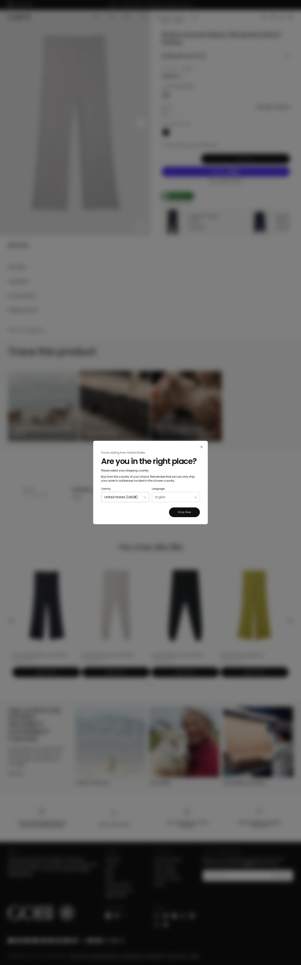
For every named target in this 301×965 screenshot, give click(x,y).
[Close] (201, 447)
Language (158, 488)
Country (106, 488)
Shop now (184, 512)
